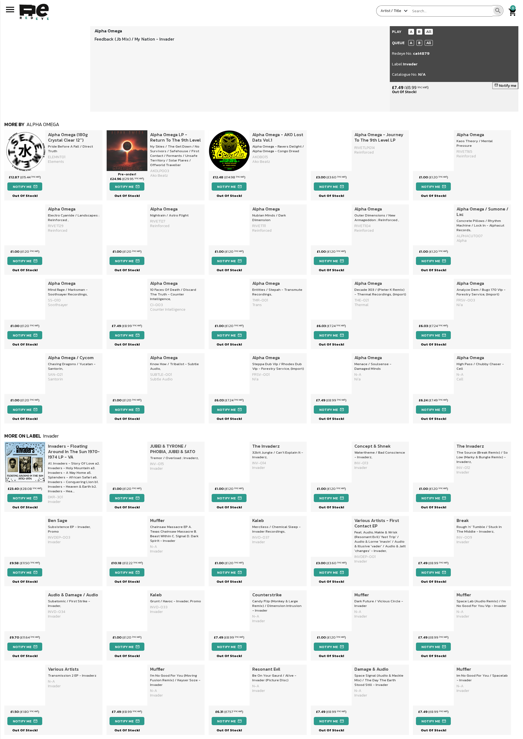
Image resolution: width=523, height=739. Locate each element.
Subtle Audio (161, 379)
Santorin (55, 379)
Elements (56, 161)
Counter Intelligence (168, 309)
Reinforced (364, 152)
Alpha (462, 240)
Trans (257, 305)
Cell (460, 379)
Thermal (361, 305)
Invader (410, 64)
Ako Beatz (261, 161)
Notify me (505, 85)
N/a (460, 305)
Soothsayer (58, 305)
